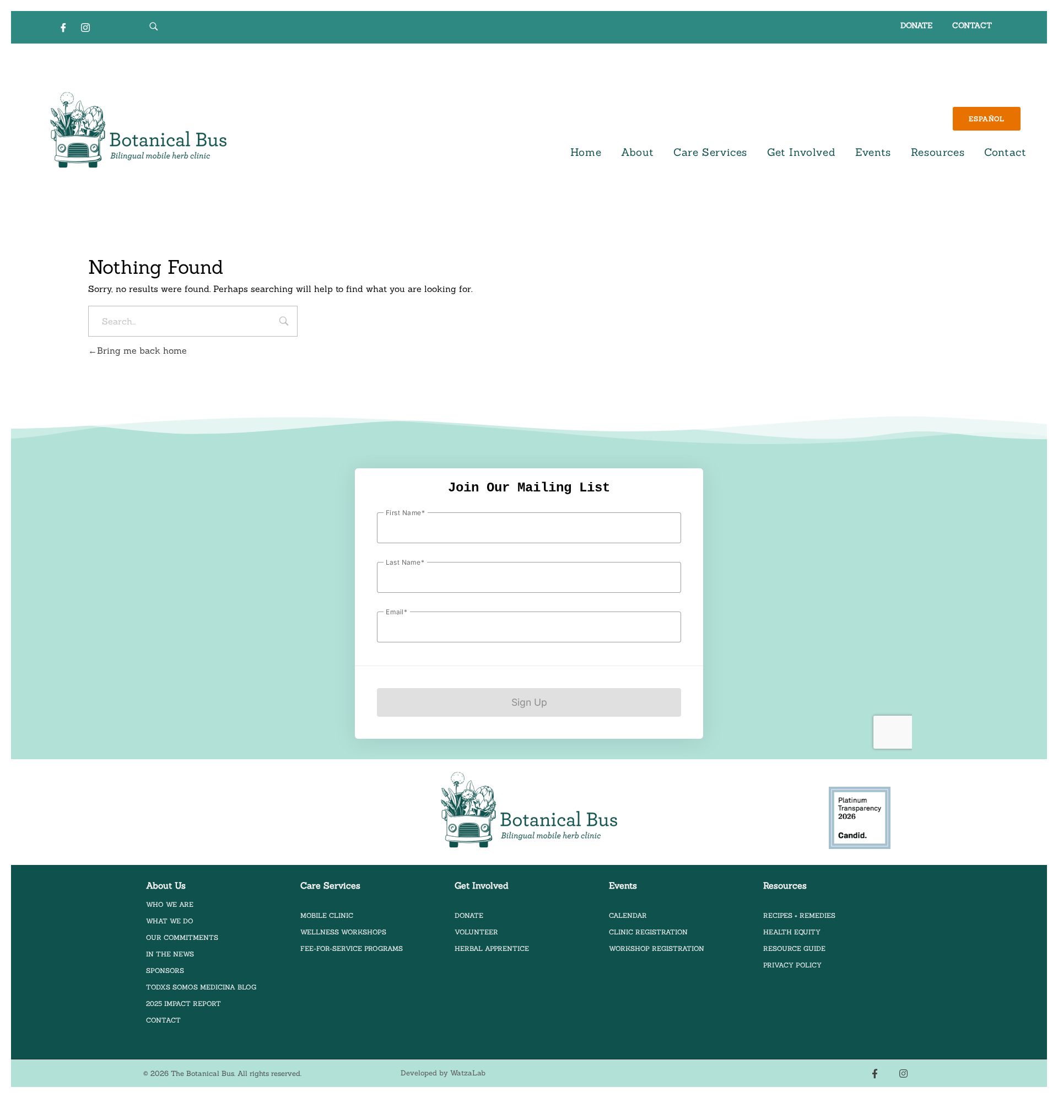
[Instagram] (85, 27)
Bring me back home (142, 350)
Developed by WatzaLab (443, 1073)
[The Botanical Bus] (138, 130)
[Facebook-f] (874, 1073)
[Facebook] (63, 27)
